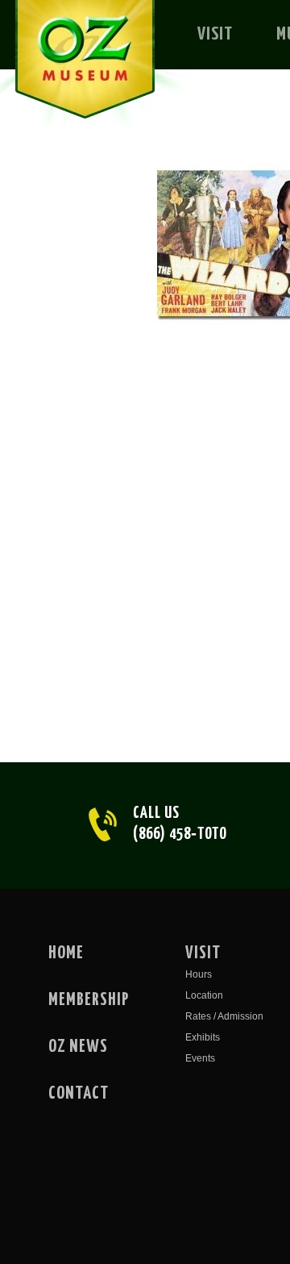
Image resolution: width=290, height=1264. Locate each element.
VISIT (215, 34)
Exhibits (202, 1037)
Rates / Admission (224, 1016)
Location (204, 995)
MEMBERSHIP (88, 1000)
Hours (198, 974)
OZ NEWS (78, 1047)
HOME (66, 953)
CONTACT (78, 1094)
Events (200, 1058)
